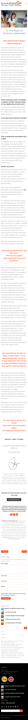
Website (3, 586)
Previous (5, 551)
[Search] (25, 628)
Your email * (4, 581)
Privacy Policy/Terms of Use (19, 715)
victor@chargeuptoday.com (8, 537)
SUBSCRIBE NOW (14, 499)
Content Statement (5, 717)
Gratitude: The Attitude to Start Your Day (14, 608)
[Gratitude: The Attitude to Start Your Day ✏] (2, 609)
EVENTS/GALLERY (10, 703)
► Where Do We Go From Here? (12, 619)
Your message (4, 563)
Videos (2, 631)
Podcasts (3, 634)
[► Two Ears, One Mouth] (2, 612)
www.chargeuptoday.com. (14, 538)
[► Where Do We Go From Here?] (2, 620)
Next (24, 551)
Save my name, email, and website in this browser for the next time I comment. (13, 594)
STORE (3, 703)
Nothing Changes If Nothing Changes (14, 615)
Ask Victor (3, 637)
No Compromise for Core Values (13, 622)
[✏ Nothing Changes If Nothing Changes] (2, 616)
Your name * (4, 575)
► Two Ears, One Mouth (10, 612)
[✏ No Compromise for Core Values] (2, 623)
